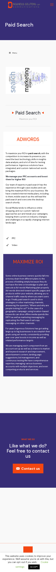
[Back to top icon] (28, 550)
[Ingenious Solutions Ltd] (24, 5)
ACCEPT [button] (34, 567)
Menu (14, 53)
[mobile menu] (51, 4)
